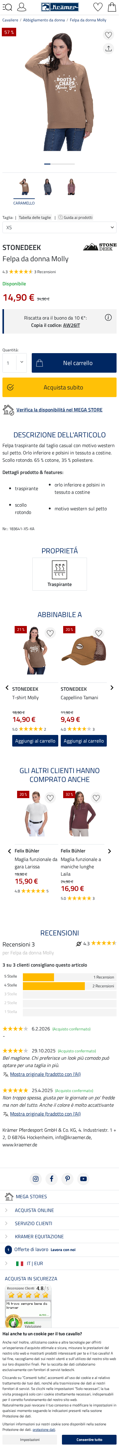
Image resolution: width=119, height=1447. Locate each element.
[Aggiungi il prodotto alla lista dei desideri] (108, 34)
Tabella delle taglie (35, 217)
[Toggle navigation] (7, 7)
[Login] (21, 6)
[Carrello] (112, 6)
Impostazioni (30, 1439)
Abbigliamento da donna (44, 20)
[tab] (47, 164)
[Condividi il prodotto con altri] (108, 48)
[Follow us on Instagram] (36, 1179)
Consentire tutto (89, 1439)
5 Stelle (10, 976)
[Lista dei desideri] (98, 6)
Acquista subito (63, 387)
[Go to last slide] (7, 687)
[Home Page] (60, 6)
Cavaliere (10, 20)
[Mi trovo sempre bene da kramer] (28, 1307)
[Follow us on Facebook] (51, 1179)
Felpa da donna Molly (88, 20)
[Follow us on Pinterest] (67, 1179)
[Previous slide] (7, 195)
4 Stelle (10, 985)
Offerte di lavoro (41, 1249)
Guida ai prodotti (78, 217)
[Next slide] (112, 195)
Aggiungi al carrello (35, 740)
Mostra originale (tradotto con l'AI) (45, 1074)
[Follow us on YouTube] (83, 1179)
